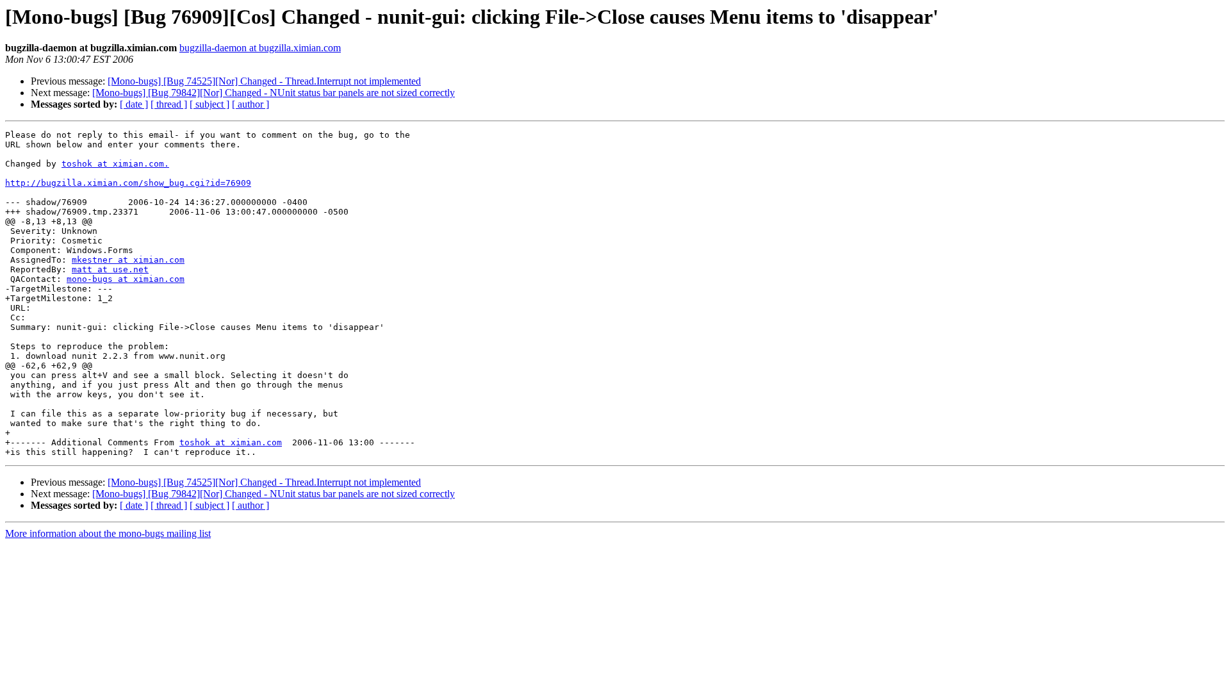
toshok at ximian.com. (115, 164)
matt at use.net (110, 269)
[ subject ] (209, 104)
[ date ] (134, 104)
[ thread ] (169, 104)
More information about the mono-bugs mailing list (108, 533)
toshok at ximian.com (230, 442)
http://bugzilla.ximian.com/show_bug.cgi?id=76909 (128, 183)
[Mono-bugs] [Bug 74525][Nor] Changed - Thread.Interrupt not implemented (264, 81)
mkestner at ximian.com (128, 260)
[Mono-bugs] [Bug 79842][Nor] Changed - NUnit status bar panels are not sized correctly (273, 92)
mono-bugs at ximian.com (125, 279)
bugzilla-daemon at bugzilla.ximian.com (260, 47)
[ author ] (250, 104)
